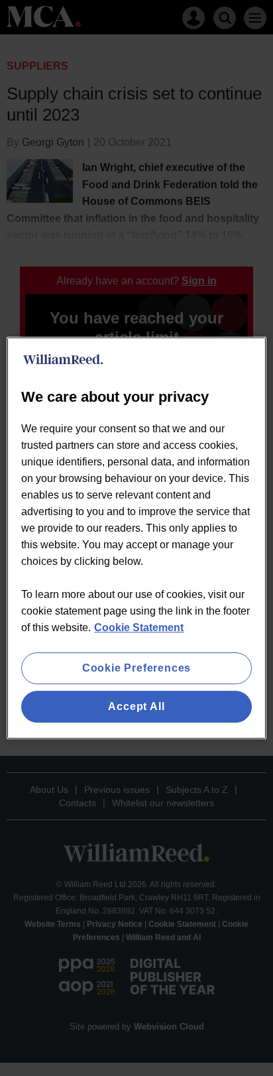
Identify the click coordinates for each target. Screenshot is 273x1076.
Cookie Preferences (136, 668)
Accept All (136, 706)
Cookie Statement (139, 627)
